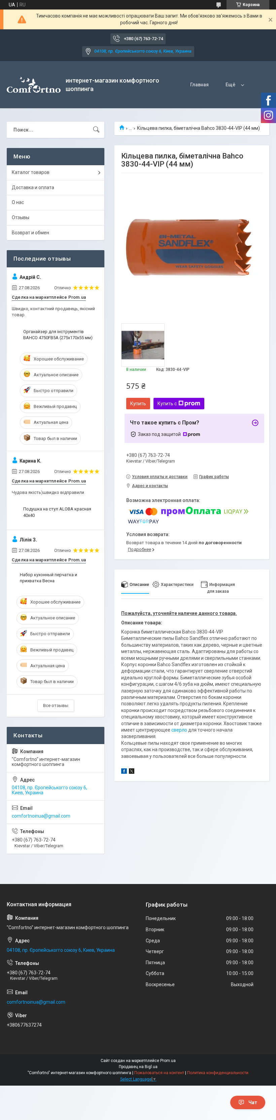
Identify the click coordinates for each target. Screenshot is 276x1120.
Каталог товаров (30, 172)
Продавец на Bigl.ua (138, 1066)
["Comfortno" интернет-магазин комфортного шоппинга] (34, 85)
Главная (199, 84)
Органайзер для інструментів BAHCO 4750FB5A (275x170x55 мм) (58, 334)
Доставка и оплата (33, 187)
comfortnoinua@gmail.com (41, 816)
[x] (131, 772)
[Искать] (96, 130)
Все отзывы (55, 705)
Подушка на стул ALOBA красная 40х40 (57, 512)
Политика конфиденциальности (217, 1072)
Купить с (167, 403)
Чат (252, 1102)
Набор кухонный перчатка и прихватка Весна (48, 577)
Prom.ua (168, 1060)
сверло (179, 730)
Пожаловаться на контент (159, 1072)
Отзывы (20, 217)
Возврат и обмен (30, 232)
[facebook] (124, 772)
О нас (18, 202)
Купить (138, 403)
